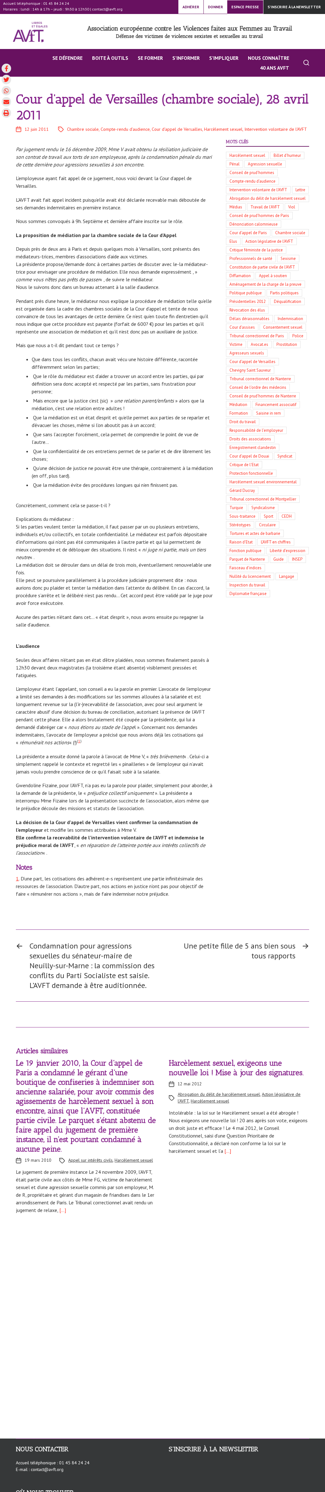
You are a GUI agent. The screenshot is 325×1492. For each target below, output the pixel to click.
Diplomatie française (248, 593)
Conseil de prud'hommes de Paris (259, 215)
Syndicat (284, 456)
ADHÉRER (190, 6)
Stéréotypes (240, 525)
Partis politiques (284, 293)
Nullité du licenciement (250, 576)
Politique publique (245, 293)
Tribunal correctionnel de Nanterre (260, 379)
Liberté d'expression (287, 550)
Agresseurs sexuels (246, 353)
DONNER (215, 6)
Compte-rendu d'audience (125, 129)
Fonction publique (245, 550)
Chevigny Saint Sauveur (250, 370)
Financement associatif (275, 404)
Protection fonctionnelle (251, 473)
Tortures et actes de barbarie (254, 533)
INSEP (297, 559)
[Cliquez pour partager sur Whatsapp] (6, 90)
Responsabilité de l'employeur (256, 430)
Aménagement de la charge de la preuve (265, 284)
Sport (268, 516)
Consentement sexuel (282, 327)
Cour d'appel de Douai (249, 456)
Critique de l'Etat (244, 464)
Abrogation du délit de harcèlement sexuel (267, 198)
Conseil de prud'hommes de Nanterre (262, 396)
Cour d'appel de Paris (248, 232)
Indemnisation (290, 318)
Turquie (236, 507)
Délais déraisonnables (249, 318)
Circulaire (267, 525)
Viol (291, 207)
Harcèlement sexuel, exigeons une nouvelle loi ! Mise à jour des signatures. (236, 1067)
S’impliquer (223, 57)
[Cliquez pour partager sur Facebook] (6, 68)
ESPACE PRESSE (245, 6)
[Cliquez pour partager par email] (6, 102)
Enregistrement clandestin (252, 447)
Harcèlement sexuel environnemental (263, 482)
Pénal (234, 164)
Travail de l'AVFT (265, 207)
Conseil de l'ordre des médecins (257, 387)
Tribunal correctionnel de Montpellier (262, 499)
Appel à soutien (273, 275)
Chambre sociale (83, 129)
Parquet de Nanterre (247, 559)
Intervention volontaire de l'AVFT (275, 129)
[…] (62, 1210)
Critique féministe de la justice (256, 250)
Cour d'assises (242, 327)
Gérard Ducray (242, 490)
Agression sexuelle (265, 164)
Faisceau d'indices (245, 568)
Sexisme (288, 258)
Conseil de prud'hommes (251, 172)
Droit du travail (242, 421)
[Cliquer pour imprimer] (6, 113)
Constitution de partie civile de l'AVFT (262, 267)
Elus (233, 241)
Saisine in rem (268, 413)
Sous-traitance (242, 516)
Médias (235, 207)
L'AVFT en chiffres (276, 542)
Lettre (300, 190)
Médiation (238, 404)
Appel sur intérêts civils (90, 1160)
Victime (235, 344)
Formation (238, 413)
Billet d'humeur (287, 155)
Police (297, 336)
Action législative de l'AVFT (269, 241)
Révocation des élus (247, 310)
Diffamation (240, 275)
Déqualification (287, 301)
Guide (278, 559)
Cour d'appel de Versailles (177, 129)
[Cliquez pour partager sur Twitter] (6, 79)
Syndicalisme (263, 507)
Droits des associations (250, 439)
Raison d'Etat (241, 542)
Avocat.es (259, 344)
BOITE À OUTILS (110, 57)
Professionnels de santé (250, 258)
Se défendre (67, 57)
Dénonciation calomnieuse (253, 224)
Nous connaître (268, 57)
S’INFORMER (186, 57)
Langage (286, 576)
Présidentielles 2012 (247, 301)
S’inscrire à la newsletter (294, 6)
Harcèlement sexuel (223, 129)
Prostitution (286, 344)
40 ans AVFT (274, 67)
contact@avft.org (107, 9)
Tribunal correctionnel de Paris (256, 336)
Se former (150, 57)
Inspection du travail (247, 585)
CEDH (287, 516)
